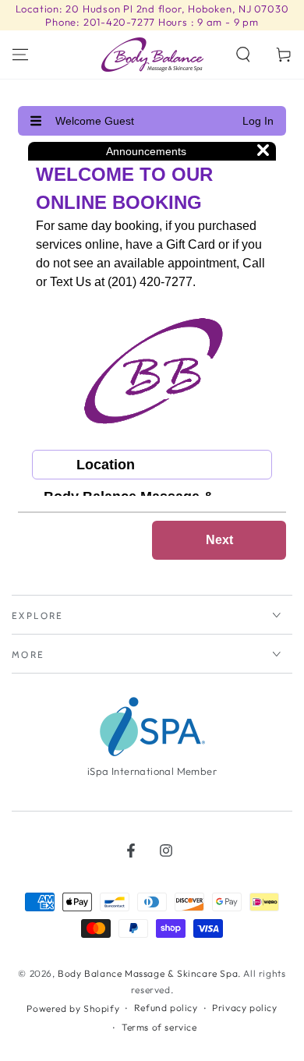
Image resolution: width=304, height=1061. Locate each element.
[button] (243, 54)
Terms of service (159, 1027)
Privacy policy (244, 1007)
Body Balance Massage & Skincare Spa (148, 973)
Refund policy (166, 1007)
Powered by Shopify (73, 1008)
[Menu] (20, 54)
